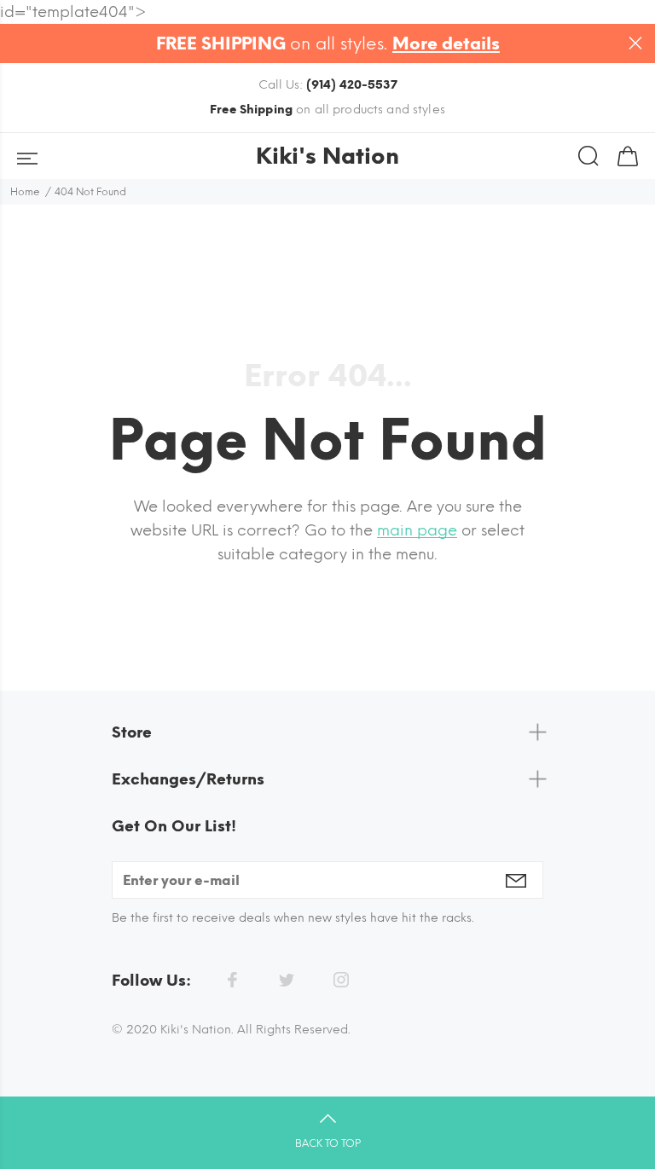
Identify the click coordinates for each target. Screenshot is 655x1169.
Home (25, 192)
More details (446, 43)
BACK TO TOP (328, 1143)
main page (417, 530)
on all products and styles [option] (327, 109)
